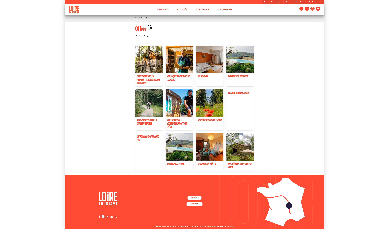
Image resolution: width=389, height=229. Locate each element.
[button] (312, 9)
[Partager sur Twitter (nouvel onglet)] (140, 36)
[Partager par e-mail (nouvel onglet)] (148, 36)
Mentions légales (160, 226)
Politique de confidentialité (177, 226)
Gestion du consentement (215, 226)
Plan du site (230, 226)
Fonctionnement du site (196, 226)
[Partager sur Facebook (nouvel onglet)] (136, 36)
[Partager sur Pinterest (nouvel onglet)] (144, 36)
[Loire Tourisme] (74, 9)
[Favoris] (307, 9)
